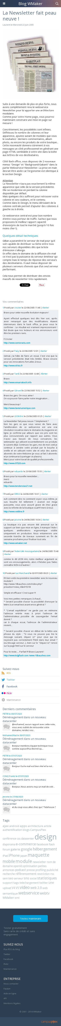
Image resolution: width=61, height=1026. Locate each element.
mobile (9, 861)
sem (5, 878)
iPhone (14, 855)
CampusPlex (38, 830)
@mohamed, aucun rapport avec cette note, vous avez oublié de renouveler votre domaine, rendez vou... (33, 727)
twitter (43, 882)
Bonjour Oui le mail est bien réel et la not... (32, 766)
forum (6, 849)
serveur (18, 878)
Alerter (45, 307)
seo (10, 878)
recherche (9, 874)
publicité (52, 870)
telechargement (29, 882)
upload (7, 888)
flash (52, 844)
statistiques (47, 878)
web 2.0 (36, 887)
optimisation (29, 866)
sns (26, 878)
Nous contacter (11, 983)
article (47, 826)
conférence (9, 838)
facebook (42, 844)
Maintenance (14, 699)
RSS (9, 673)
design (46, 837)
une (51, 882)
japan (23, 855)
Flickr (9, 693)
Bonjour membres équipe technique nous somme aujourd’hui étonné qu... (32, 747)
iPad (5, 855)
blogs (26, 830)
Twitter (11, 679)
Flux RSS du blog (12, 949)
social (33, 878)
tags (16, 882)
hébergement (45, 849)
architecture (35, 826)
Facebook (12, 686)
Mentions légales (12, 1003)
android (14, 826)
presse (31, 870)
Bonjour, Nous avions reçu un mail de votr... (33, 786)
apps (23, 826)
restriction (43, 874)
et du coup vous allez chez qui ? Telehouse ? (34, 807)
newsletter (39, 862)
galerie (15, 849)
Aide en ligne (10, 993)
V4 (13, 888)
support (8, 882)
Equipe (7, 988)
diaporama (9, 844)
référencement (25, 874)
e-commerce (26, 844)
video (25, 887)
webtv (45, 893)
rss (52, 874)
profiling (40, 870)
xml (17, 898)
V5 (17, 888)
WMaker (8, 898)
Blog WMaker (30, 3)
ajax (6, 826)
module (24, 861)
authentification (12, 830)
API (5, 998)
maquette (38, 855)
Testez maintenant (30, 918)
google (26, 849)
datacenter (27, 838)
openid (18, 866)
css (18, 838)
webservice (28, 893)
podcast (20, 870)
